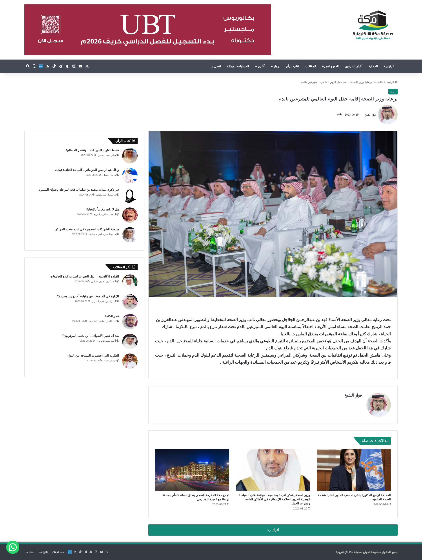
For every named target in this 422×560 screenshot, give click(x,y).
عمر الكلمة (112, 316)
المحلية (373, 66)
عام (393, 91)
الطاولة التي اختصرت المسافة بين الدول (93, 355)
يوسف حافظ (109, 360)
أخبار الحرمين (353, 66)
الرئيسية (389, 66)
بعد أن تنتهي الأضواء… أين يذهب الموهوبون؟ (90, 335)
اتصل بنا (216, 66)
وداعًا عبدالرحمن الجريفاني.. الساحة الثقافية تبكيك (87, 170)
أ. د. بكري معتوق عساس (103, 281)
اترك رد (273, 530)
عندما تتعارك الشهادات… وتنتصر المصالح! (92, 150)
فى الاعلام (57, 552)
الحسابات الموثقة (238, 66)
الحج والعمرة (330, 66)
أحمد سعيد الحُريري (106, 340)
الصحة (378, 82)
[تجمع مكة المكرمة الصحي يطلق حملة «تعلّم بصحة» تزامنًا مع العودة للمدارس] (192, 470)
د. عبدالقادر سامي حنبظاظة (102, 234)
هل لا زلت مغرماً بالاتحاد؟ (102, 209)
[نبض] (41, 66)
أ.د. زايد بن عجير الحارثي (104, 301)
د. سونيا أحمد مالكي (106, 194)
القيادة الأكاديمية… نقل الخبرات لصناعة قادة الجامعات (84, 276)
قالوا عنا (43, 552)
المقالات (311, 66)
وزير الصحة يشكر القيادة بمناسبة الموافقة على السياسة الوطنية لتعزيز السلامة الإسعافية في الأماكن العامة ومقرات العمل (274, 499)
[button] (12, 547)
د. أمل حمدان (109, 175)
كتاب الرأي (292, 66)
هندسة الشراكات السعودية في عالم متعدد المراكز (87, 229)
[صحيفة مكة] (373, 25)
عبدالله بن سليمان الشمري (102, 321)
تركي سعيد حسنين (107, 155)
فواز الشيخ (371, 114)
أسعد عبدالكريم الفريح (105, 214)
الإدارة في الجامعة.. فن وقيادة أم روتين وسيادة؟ (88, 296)
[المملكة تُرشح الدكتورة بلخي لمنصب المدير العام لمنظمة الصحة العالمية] (354, 470)
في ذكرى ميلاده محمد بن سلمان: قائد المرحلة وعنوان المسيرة (78, 189)
